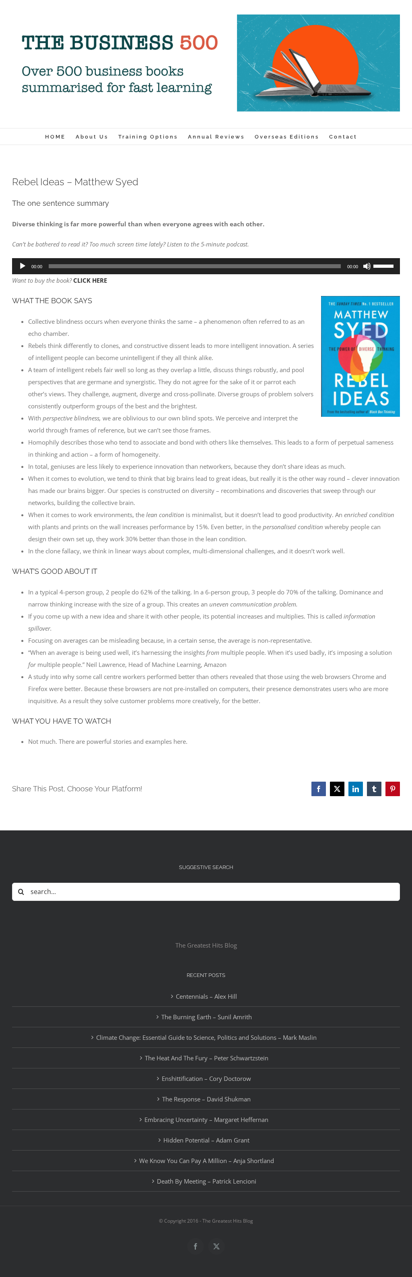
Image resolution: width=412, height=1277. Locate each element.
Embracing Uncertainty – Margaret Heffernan (206, 1120)
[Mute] (367, 266)
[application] (206, 266)
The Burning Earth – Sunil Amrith (206, 1017)
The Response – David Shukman (206, 1099)
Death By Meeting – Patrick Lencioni (206, 1181)
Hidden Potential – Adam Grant (206, 1140)
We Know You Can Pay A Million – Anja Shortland (206, 1161)
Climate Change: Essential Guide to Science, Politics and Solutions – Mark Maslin (206, 1037)
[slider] (384, 265)
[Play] (23, 266)
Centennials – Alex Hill (206, 996)
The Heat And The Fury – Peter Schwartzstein (206, 1058)
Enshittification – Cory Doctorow (206, 1078)
